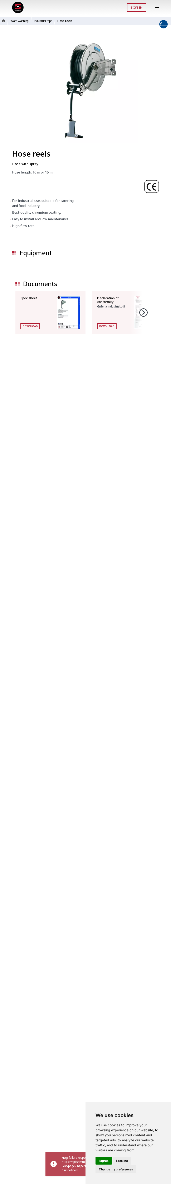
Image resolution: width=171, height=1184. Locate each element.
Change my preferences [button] (116, 1169)
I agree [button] (103, 1160)
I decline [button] (122, 1160)
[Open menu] (157, 7)
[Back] (151, 7)
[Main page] (18, 7)
